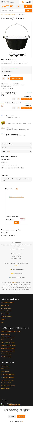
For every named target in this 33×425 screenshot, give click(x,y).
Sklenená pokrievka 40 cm (12, 216)
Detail (16, 222)
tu (22, 421)
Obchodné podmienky (6, 308)
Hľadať (28, 10)
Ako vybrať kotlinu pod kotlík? (8, 385)
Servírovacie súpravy (6, 354)
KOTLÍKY (5, 232)
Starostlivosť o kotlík (6, 383)
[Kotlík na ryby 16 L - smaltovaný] (3, 104)
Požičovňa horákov (5, 369)
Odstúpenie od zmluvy (6, 316)
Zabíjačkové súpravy (6, 357)
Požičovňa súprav (5, 366)
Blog (2, 322)
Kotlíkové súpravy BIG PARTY (8, 351)
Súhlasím (21, 416)
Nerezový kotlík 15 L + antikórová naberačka (10, 93)
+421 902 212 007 (5, 1)
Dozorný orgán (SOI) (6, 311)
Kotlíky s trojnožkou (5, 334)
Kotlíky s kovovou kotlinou (7, 340)
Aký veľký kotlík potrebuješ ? (7, 380)
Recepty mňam (5, 388)
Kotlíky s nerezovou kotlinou (7, 337)
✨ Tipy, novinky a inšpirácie (7, 374)
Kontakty (3, 319)
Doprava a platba (5, 314)
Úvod (2, 14)
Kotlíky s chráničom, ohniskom (8, 348)
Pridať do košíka (16, 78)
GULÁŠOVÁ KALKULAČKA (7, 302)
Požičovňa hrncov (5, 371)
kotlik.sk (14, 282)
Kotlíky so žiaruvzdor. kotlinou (8, 342)
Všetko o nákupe (5, 305)
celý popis (24, 63)
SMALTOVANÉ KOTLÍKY (10, 14)
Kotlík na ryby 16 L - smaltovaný (13, 102)
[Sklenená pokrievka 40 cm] (16, 203)
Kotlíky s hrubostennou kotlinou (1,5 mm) (10, 331)
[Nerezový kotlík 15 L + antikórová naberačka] (3, 94)
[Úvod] (7, 6)
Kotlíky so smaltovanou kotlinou (8, 345)
